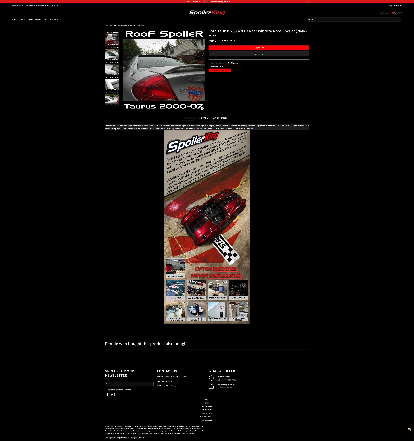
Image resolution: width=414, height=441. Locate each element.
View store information (219, 70)
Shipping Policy (207, 410)
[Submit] (399, 19)
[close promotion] (308, 1)
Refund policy (207, 420)
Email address (111, 384)
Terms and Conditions (207, 417)
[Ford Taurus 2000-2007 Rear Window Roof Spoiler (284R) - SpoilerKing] (163, 70)
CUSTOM (22, 19)
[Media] (202, 108)
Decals (30, 19)
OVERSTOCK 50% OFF (52, 19)
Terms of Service (207, 413)
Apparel (38, 19)
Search (207, 403)
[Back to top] (409, 434)
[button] (124, 70)
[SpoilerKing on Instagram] (113, 394)
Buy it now (259, 54)
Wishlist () (398, 6)
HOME (14, 19)
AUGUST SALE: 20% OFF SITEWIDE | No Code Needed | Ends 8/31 (207, 2)
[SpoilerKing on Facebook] (107, 394)
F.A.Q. (207, 399)
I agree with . (120, 389)
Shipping (212, 40)
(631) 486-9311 (167, 381)
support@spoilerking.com (170, 386)
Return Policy (207, 406)
